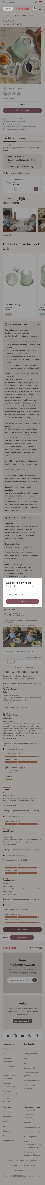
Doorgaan (22, 601)
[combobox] (22, 594)
